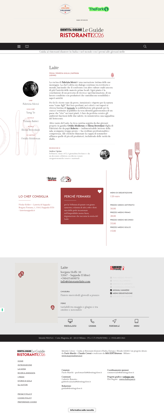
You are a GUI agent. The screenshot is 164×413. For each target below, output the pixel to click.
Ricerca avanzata (26, 373)
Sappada (71, 108)
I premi (21, 377)
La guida (22, 369)
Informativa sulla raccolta (82, 410)
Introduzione (25, 365)
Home (20, 361)
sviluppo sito (128, 377)
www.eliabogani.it (127, 379)
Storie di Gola (25, 381)
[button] (19, 46)
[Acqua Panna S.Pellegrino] (65, 9)
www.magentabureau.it (72, 356)
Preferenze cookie (27, 402)
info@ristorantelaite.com (75, 281)
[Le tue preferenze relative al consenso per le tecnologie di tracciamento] (2, 310)
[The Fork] (98, 9)
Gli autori (23, 385)
